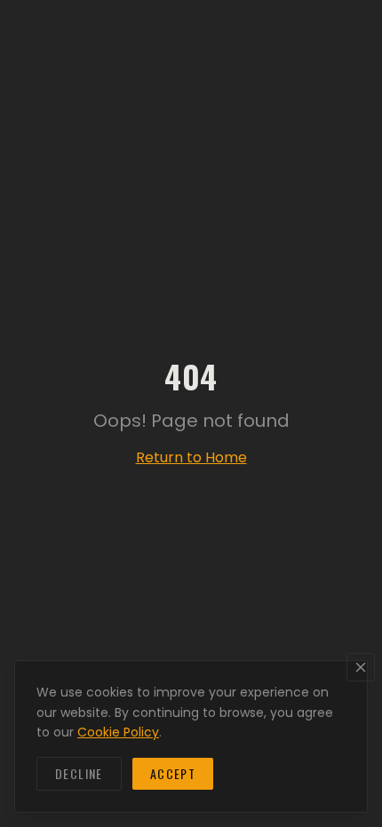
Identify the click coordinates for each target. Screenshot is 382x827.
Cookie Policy (118, 732)
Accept (172, 773)
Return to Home (191, 457)
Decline (79, 773)
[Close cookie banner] (360, 667)
